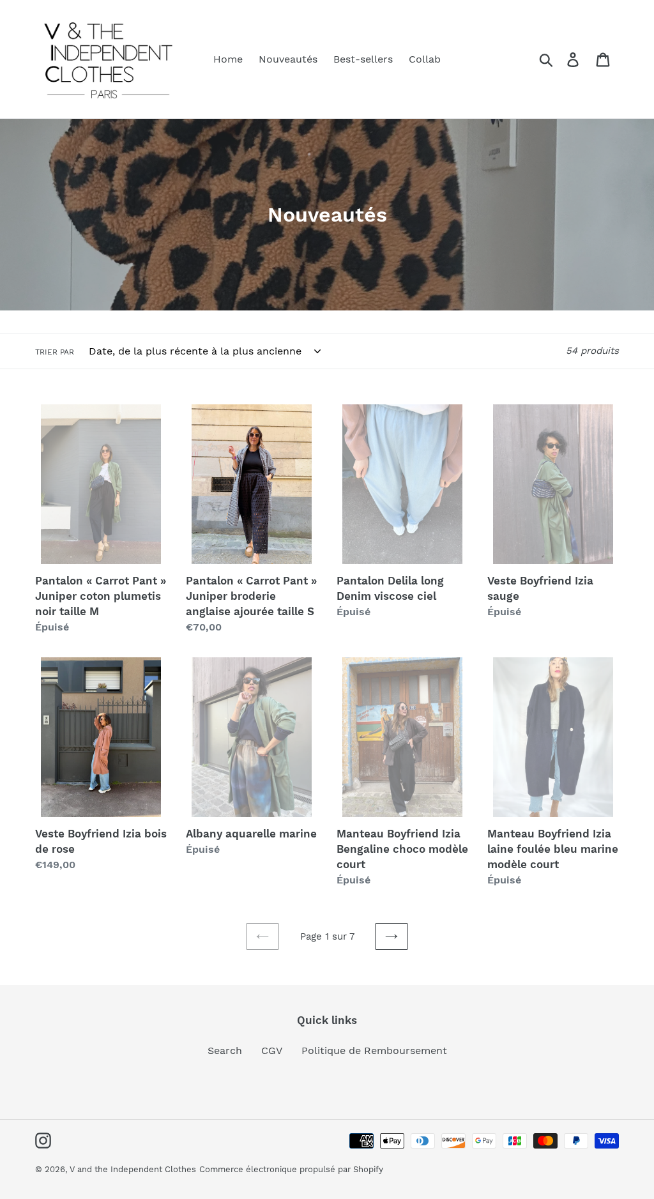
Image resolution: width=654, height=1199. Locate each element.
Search (225, 1050)
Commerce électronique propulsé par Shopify (291, 1169)
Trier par (54, 351)
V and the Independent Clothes (133, 1169)
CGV (271, 1050)
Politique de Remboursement (374, 1050)
